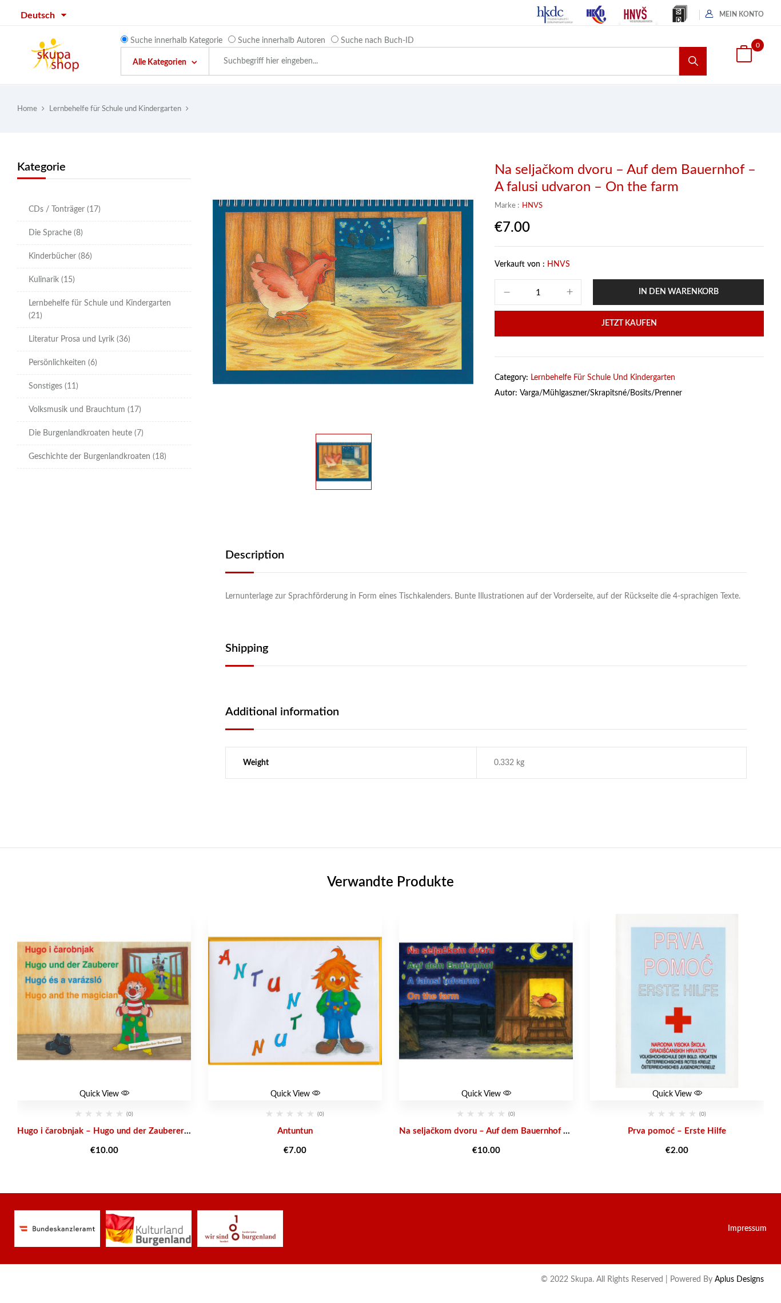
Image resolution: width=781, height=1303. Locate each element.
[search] (693, 61)
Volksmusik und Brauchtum (85, 410)
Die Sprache (56, 233)
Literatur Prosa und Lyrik (79, 339)
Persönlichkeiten (63, 363)
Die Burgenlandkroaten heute (86, 433)
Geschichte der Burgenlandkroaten (97, 457)
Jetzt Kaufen (629, 323)
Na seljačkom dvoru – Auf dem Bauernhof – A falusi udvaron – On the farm (544, 1131)
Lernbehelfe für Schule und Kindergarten (115, 109)
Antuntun (295, 1131)
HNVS (532, 205)
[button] (743, 55)
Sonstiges (53, 386)
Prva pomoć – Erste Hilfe (677, 1131)
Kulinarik (52, 280)
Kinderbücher (60, 256)
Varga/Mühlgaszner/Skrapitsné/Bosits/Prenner (601, 393)
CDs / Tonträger (65, 209)
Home (27, 109)
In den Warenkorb (679, 292)
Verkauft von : (520, 264)
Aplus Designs (739, 1280)
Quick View (100, 1094)
